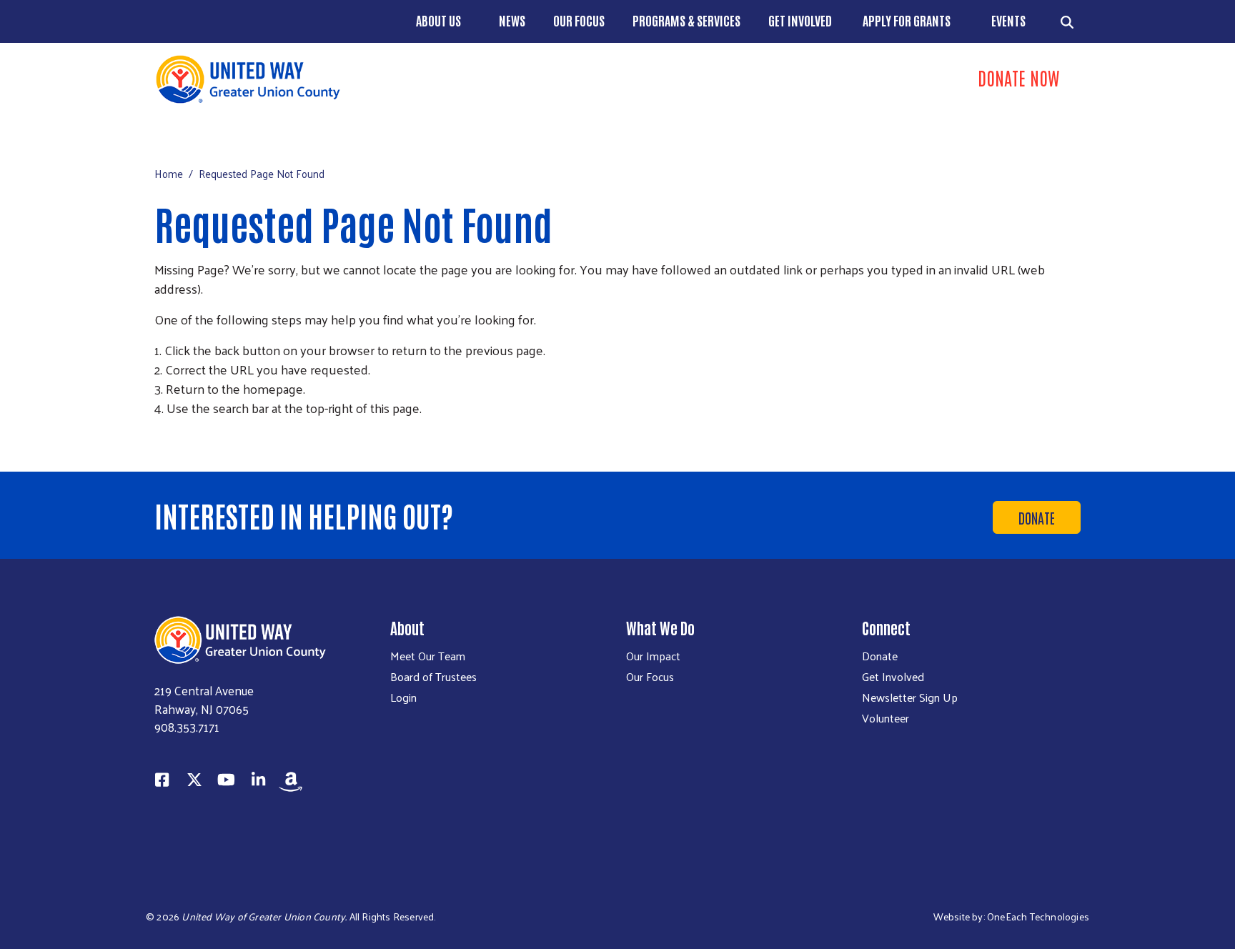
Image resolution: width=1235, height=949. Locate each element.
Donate (1036, 517)
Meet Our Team (427, 656)
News (512, 20)
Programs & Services (686, 20)
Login (403, 697)
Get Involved (800, 20)
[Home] (382, 79)
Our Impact (653, 656)
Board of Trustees (433, 677)
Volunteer (885, 718)
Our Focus (579, 20)
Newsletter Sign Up (910, 697)
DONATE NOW (1018, 77)
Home (168, 173)
